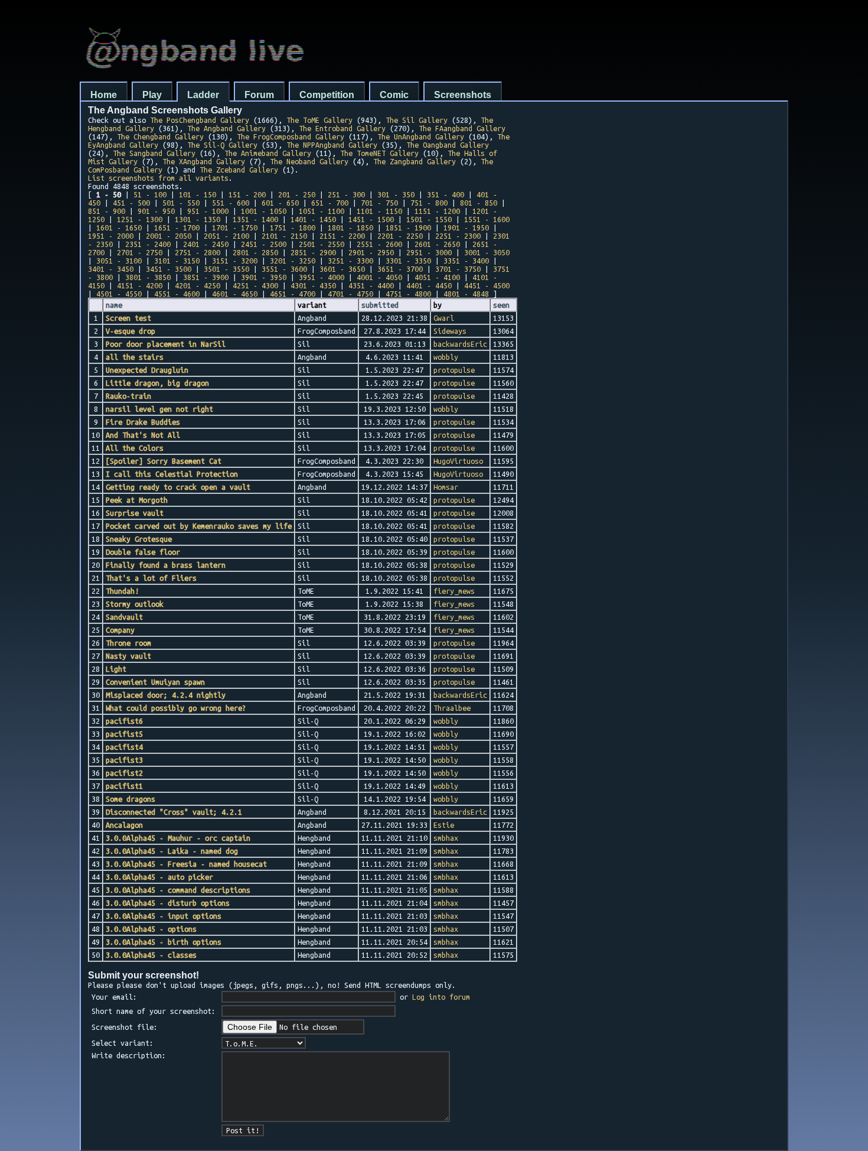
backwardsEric (460, 344)
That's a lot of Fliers (151, 578)
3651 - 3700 (400, 269)
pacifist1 (124, 786)
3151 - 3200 (234, 260)
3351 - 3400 (466, 260)
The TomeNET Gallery (379, 153)
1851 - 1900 (408, 227)
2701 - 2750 (139, 252)
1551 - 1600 (487, 219)
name (114, 305)
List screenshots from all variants (158, 178)
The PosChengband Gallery (199, 120)
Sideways (449, 331)
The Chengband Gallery (160, 136)
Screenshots (462, 95)
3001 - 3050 (487, 252)
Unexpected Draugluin (147, 370)
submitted (380, 305)
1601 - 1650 (119, 227)
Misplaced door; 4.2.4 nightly (166, 695)
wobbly (445, 357)
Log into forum (441, 997)
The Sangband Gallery (154, 153)
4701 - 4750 (350, 294)
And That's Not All (143, 435)
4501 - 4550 (119, 294)
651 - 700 (329, 203)
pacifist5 (124, 734)
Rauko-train (128, 396)
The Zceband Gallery (239, 169)
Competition (326, 95)
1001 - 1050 (263, 211)
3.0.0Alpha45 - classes (151, 955)
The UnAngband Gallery (420, 136)
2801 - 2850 (255, 252)
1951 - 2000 (110, 236)
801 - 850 (478, 203)
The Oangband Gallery (447, 145)
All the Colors (135, 448)
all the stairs (135, 357)
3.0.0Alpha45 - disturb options (168, 903)
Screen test (128, 318)
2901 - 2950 (371, 252)
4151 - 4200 (139, 285)
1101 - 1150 (379, 211)
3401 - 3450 (110, 269)
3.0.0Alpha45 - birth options (163, 942)
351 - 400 (445, 194)
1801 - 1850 (350, 227)
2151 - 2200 (342, 236)
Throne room (128, 643)
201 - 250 (296, 194)
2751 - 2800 (197, 252)
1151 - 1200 (437, 211)
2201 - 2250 (400, 236)
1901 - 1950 (466, 227)
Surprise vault (135, 513)
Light (116, 669)
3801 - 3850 (148, 277)
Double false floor (143, 552)
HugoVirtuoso (458, 461)
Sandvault (124, 617)
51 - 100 (150, 194)
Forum (259, 95)
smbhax (445, 838)
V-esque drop (130, 331)
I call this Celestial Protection (172, 474)
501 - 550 (181, 203)
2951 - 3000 (429, 252)
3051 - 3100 (119, 260)
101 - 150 (197, 194)
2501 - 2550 (321, 244)
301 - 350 (396, 194)
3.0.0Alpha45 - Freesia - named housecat (186, 864)
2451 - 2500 (263, 244)
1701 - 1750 (234, 227)
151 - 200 (247, 194)
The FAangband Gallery (462, 128)
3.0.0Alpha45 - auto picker (159, 877)
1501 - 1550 (429, 219)
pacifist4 (124, 747)
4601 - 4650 (234, 294)
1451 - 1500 (371, 219)
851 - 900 (106, 211)
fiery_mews (454, 591)
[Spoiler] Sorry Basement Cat (163, 461)
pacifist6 (124, 721)
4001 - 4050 (379, 277)
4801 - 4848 (466, 294)
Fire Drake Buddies (143, 422)
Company (120, 630)
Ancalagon (124, 825)
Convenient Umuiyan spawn (155, 682)
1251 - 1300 (139, 219)
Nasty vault (128, 656)
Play (152, 95)
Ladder (203, 95)
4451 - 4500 (487, 285)
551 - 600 (230, 203)
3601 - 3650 (342, 269)
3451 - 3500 (168, 269)
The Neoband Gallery (309, 161)
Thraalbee (452, 708)
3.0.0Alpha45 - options (151, 929)
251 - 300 (346, 194)
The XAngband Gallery (203, 161)
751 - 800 (429, 203)
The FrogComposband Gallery (290, 136)
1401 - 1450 (313, 219)
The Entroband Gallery (342, 128)
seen (501, 305)
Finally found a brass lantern (166, 565)
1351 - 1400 (255, 219)
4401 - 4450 (429, 285)
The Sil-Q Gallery (222, 145)
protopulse (454, 370)
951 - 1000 (208, 211)
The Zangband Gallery (414, 161)
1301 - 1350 (197, 219)
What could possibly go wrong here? (176, 708)
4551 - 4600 (177, 294)
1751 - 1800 (292, 227)
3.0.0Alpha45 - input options (163, 916)
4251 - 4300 (255, 285)
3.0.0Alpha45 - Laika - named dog (172, 851)
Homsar (445, 487)
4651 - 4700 (292, 294)
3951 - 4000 (321, 277)
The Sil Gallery (417, 120)
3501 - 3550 (226, 269)
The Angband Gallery (226, 128)
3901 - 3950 (263, 277)
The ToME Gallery (319, 120)
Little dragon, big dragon (157, 383)
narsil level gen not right (159, 409)
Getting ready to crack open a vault (178, 487)
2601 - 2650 (437, 244)
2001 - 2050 (168, 236)
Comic (394, 95)
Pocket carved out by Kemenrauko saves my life (199, 526)
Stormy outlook (135, 604)
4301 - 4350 (313, 285)
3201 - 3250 (292, 260)
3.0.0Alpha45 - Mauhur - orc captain (178, 838)
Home (103, 95)
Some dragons (130, 799)
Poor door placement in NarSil (166, 344)
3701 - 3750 (458, 269)
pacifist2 (124, 773)
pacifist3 (124, 760)
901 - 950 (156, 211)
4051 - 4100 (437, 277)
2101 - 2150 (284, 236)
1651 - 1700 (177, 227)
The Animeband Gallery (267, 153)
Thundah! (122, 591)
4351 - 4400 (371, 285)
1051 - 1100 (321, 211)
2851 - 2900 (313, 252)
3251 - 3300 (350, 260)
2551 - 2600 (379, 244)
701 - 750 (379, 203)
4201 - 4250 (197, 285)
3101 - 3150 (177, 260)
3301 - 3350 (408, 260)
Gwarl (443, 318)
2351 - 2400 (148, 244)
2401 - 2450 (206, 244)
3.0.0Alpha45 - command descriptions (178, 890)
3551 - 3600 (284, 269)
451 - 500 (131, 203)
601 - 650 (280, 203)
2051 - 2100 (226, 236)
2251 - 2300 (458, 236)
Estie (443, 825)
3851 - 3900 (206, 277)
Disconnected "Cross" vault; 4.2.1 (174, 812)
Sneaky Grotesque (139, 539)
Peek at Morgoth (137, 500)
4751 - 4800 (408, 294)
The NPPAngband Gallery (331, 145)
